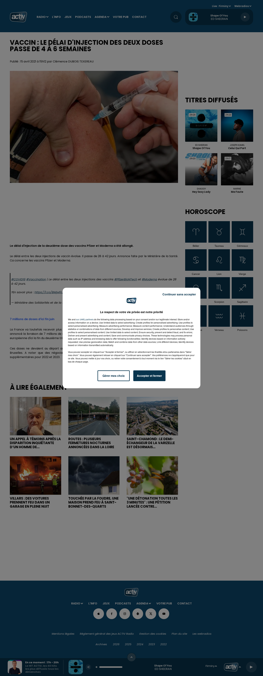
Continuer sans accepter (179, 294)
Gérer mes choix (114, 376)
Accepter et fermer (149, 376)
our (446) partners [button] (85, 319)
